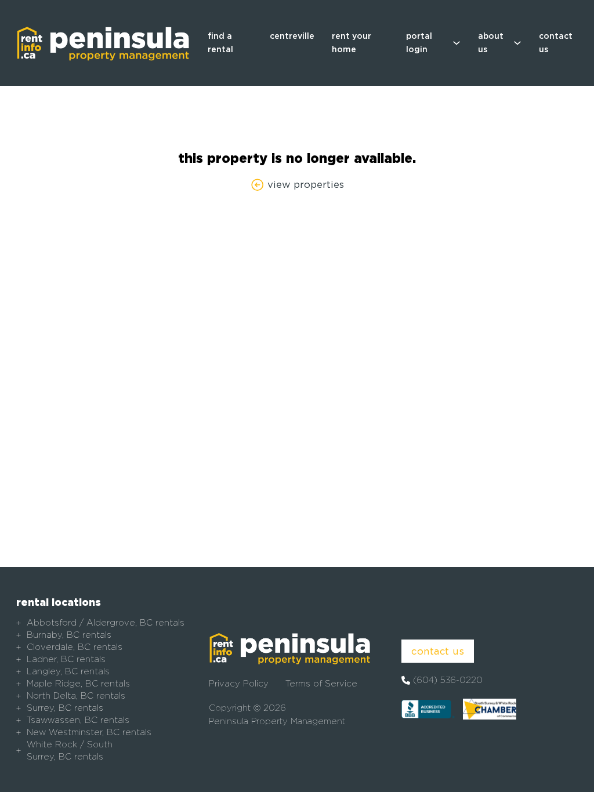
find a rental (220, 42)
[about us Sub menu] (517, 43)
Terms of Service (321, 683)
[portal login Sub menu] (456, 43)
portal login (419, 42)
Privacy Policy (239, 683)
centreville (292, 36)
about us (491, 42)
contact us (556, 42)
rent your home (351, 42)
